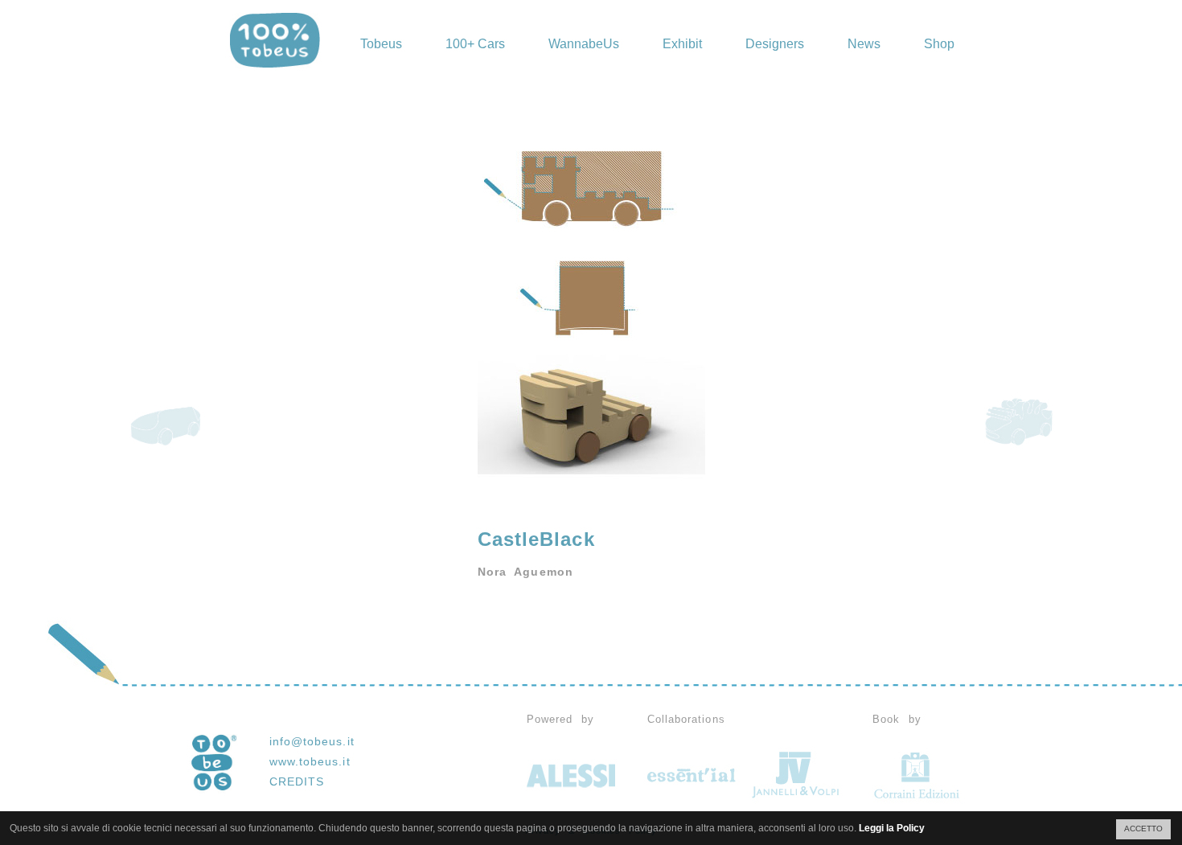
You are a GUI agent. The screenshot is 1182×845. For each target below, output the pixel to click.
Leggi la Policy (892, 828)
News (864, 44)
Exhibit (682, 44)
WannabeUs (583, 44)
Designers (774, 44)
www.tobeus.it (310, 761)
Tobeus (381, 44)
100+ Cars (475, 44)
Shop (939, 44)
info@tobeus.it (312, 741)
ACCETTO (1143, 828)
